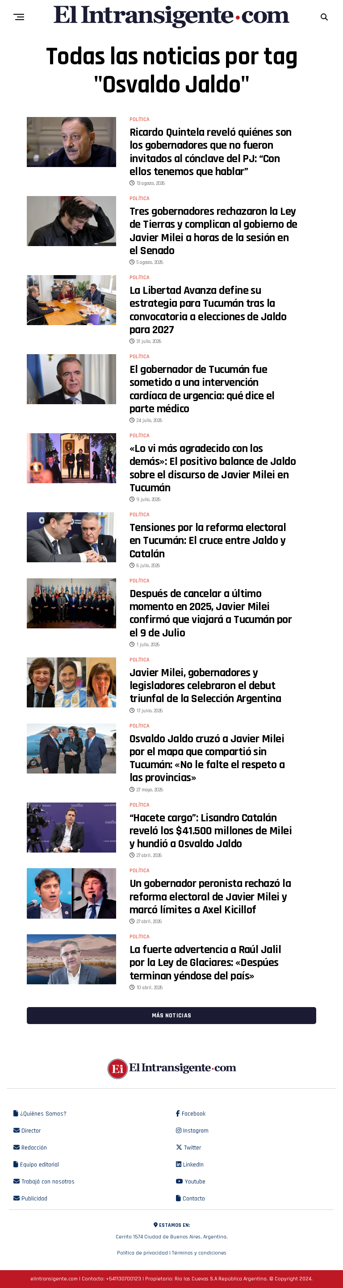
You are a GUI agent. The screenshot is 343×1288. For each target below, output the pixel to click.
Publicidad (33, 1199)
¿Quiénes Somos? (42, 1114)
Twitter (191, 1148)
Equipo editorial (38, 1165)
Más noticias (171, 1016)
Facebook (192, 1114)
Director (30, 1131)
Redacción (33, 1148)
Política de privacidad (142, 1253)
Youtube (194, 1182)
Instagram (195, 1131)
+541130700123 (123, 1278)
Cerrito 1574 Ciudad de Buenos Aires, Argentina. (172, 1231)
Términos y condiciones (199, 1253)
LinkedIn (192, 1165)
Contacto (193, 1199)
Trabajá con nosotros (47, 1182)
